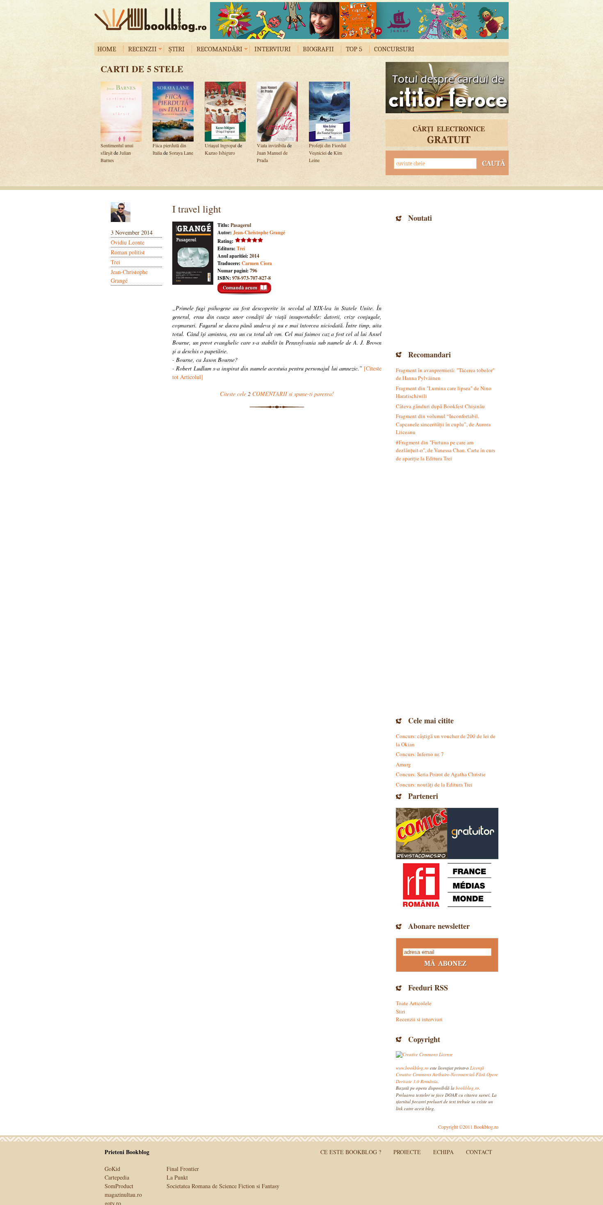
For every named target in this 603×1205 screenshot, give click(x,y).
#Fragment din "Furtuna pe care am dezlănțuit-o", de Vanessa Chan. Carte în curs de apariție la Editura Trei (445, 450)
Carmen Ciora (257, 263)
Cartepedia (117, 1177)
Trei (115, 262)
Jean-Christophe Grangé (259, 232)
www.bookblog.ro (412, 1068)
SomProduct (119, 1186)
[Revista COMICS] (421, 833)
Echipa (443, 1152)
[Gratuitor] (472, 833)
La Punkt (177, 1177)
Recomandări (219, 49)
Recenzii (142, 49)
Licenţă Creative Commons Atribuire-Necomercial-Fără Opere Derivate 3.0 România (447, 1074)
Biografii (318, 49)
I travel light (196, 208)
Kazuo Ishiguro (220, 152)
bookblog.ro (152, 20)
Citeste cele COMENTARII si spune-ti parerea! (277, 394)
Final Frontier (183, 1169)
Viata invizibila (271, 145)
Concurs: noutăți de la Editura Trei (434, 784)
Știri (177, 49)
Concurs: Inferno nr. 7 (420, 754)
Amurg (403, 764)
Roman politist (128, 252)
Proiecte (407, 1152)
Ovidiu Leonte (127, 242)
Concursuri (394, 49)
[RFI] (447, 884)
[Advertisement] (447, 285)
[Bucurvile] (359, 20)
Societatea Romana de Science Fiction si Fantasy (223, 1186)
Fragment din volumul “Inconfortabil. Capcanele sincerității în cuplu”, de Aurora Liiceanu (443, 424)
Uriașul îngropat (220, 145)
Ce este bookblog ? (350, 1152)
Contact (479, 1152)
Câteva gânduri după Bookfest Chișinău (440, 406)
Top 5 (354, 49)
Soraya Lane (181, 152)
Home (106, 49)
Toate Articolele (414, 1003)
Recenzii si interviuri (419, 1019)
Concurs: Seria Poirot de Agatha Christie (441, 774)
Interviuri (272, 49)
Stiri (400, 1011)
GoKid (112, 1169)
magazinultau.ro (123, 1194)
